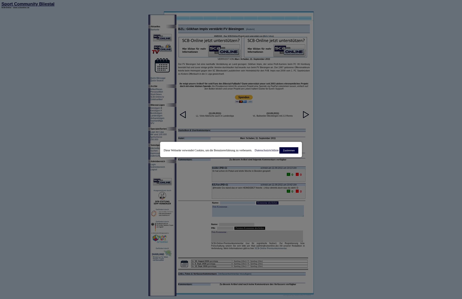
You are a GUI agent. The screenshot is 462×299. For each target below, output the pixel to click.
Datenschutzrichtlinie (267, 150)
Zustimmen (289, 150)
